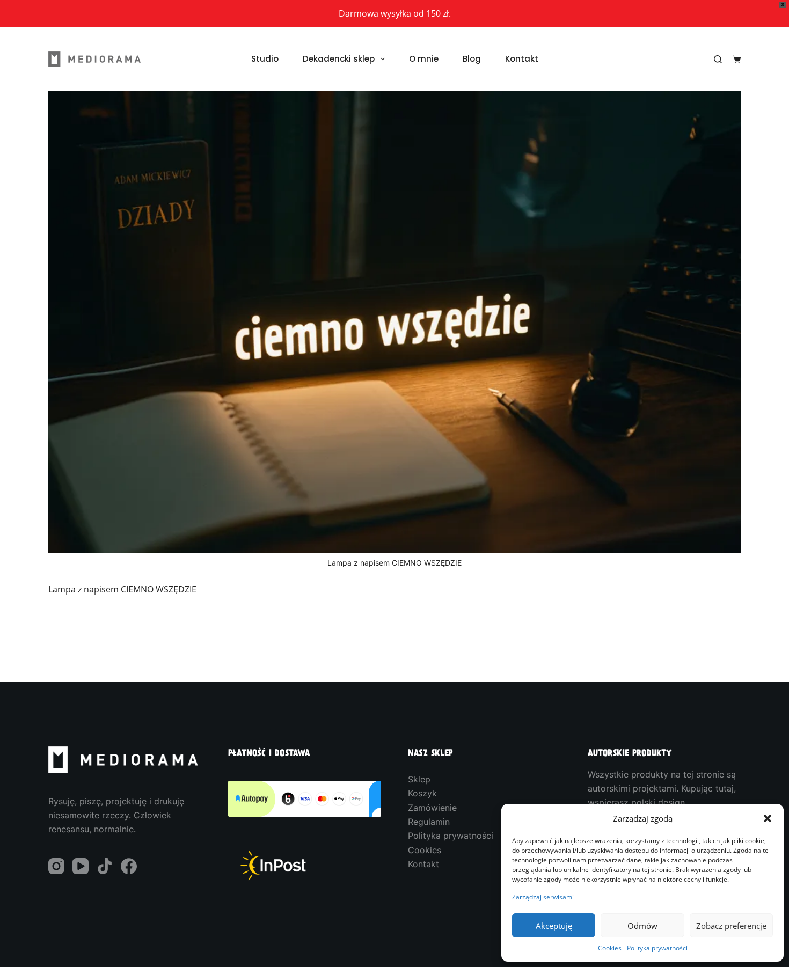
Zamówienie (432, 807)
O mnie (424, 58)
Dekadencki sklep (339, 58)
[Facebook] (129, 866)
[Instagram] (56, 866)
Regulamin (429, 821)
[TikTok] (105, 866)
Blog (472, 58)
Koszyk (422, 793)
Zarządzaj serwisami (543, 896)
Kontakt (521, 58)
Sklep (419, 779)
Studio (265, 58)
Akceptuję (554, 925)
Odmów (642, 925)
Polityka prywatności (657, 947)
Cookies (610, 947)
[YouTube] (80, 866)
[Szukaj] (718, 59)
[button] (767, 818)
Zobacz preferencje (731, 925)
